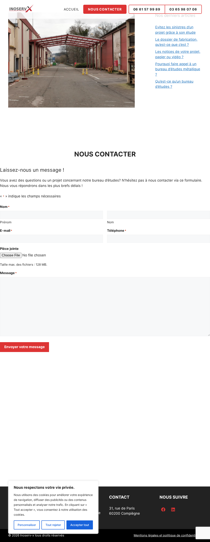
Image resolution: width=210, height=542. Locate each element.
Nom (110, 222)
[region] (53, 507)
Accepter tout (79, 525)
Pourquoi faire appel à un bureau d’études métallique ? (177, 69)
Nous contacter (105, 9)
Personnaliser (27, 525)
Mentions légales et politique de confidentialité (168, 535)
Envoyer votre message (24, 347)
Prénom (5, 222)
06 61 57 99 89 (146, 9)
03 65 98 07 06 (183, 9)
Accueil (71, 9)
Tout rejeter (53, 525)
